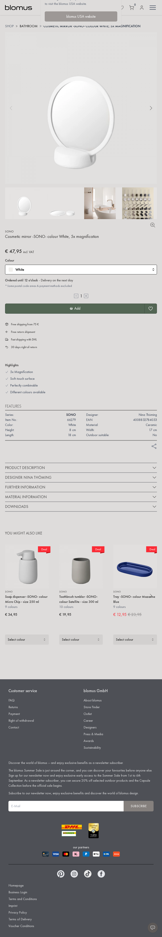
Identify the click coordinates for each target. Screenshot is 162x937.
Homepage (16, 885)
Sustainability (92, 747)
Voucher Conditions (21, 926)
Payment (14, 714)
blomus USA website (81, 16)
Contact (13, 727)
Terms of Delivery (20, 919)
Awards (89, 741)
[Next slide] (151, 108)
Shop (9, 26)
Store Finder (92, 707)
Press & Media (93, 734)
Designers (90, 727)
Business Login (17, 892)
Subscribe (139, 806)
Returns (13, 707)
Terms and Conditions (22, 899)
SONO (9, 231)
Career (88, 720)
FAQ (11, 700)
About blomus (93, 700)
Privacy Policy (17, 912)
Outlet (88, 714)
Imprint (12, 905)
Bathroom (29, 26)
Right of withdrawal (21, 720)
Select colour (16, 639)
